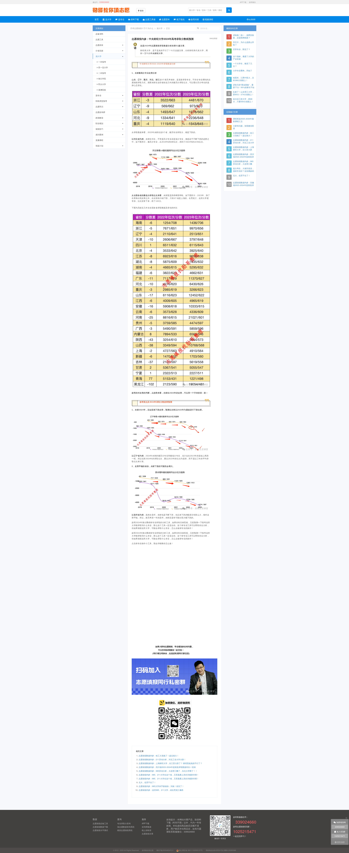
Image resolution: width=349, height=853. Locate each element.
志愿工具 (99, 39)
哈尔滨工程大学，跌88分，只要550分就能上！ (243, 100)
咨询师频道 (146, 826)
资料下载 (134, 19)
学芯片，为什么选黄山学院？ (243, 43)
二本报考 (102, 73)
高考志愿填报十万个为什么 (141, 28)
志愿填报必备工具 (100, 823)
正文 (168, 28)
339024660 (340, 826)
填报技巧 (99, 129)
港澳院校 (102, 89)
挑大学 (98, 56)
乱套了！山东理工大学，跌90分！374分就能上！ (243, 93)
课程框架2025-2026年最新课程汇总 (243, 120)
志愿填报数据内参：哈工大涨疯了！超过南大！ (159, 755)
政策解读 (99, 117)
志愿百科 (165, 19)
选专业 (121, 19)
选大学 (108, 19)
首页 (97, 19)
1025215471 (339, 836)
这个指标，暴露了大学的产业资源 (243, 57)
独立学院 (102, 78)
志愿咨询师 (100, 112)
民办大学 (102, 84)
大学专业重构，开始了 (242, 70)
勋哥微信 (252, 2)
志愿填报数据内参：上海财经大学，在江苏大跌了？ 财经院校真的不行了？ (170, 763)
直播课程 (99, 140)
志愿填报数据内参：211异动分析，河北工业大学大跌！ (162, 759)
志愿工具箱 (150, 19)
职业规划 (99, 123)
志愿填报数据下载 (100, 826)
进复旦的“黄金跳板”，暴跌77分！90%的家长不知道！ (243, 87)
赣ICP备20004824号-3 (165, 850)
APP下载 (243, 2)
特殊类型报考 (101, 101)
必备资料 (99, 33)
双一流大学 (103, 67)
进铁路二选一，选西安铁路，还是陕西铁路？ (243, 36)
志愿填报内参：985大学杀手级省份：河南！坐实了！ (161, 786)
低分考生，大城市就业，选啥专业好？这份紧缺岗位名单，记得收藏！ (243, 171)
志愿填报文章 (147, 833)
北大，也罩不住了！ (147, 782)
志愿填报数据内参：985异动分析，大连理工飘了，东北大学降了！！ (168, 771)
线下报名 (180, 19)
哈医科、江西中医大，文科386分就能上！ (243, 79)
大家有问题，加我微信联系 (243, 127)
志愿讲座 (99, 45)
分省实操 (99, 50)
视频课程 (208, 19)
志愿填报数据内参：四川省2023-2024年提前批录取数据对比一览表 (167, 767)
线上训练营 (146, 830)
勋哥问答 (194, 19)
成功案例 (99, 134)
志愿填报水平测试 (100, 830)
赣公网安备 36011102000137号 (191, 850)
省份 (141, 10)
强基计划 (99, 145)
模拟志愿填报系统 (125, 830)
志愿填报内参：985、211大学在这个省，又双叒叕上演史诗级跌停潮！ (169, 774)
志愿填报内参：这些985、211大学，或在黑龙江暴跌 (161, 790)
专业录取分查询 (124, 823)
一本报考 (102, 61)
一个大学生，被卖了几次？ (242, 64)
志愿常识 (99, 106)
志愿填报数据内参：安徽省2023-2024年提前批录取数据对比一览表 (243, 185)
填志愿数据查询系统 (125, 826)
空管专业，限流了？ (241, 49)
